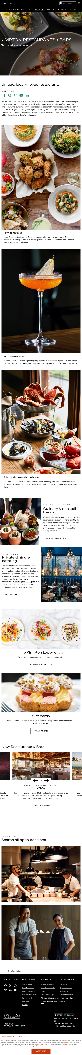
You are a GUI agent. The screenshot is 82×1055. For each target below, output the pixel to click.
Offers (73, 9)
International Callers (66, 998)
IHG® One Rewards (28, 991)
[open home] (3, 971)
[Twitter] (10, 986)
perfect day (21, 579)
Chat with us (26, 1001)
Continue (41, 1051)
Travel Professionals (66, 994)
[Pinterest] (5, 990)
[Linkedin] (10, 990)
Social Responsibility (48, 988)
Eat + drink (39, 9)
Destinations (12, 9)
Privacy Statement (65, 1044)
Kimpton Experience (47, 984)
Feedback (63, 1001)
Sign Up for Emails (66, 988)
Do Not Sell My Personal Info (49, 1002)
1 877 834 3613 (18, 1026)
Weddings (62, 9)
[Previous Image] (35, 780)
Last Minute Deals (28, 988)
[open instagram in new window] (8, 95)
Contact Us (63, 984)
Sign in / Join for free (69, 3)
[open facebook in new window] (4, 95)
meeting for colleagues (24, 582)
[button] (79, 3)
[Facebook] (5, 986)
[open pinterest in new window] (14, 95)
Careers (43, 991)
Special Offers (27, 984)
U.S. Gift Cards (27, 998)
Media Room (64, 991)
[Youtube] (15, 990)
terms (65, 1042)
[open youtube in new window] (20, 95)
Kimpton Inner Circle (29, 994)
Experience (26, 9)
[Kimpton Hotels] (7, 3)
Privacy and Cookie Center (50, 998)
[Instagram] (15, 986)
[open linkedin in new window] (26, 95)
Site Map (25, 1005)
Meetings (51, 9)
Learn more (59, 1023)
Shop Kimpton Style (47, 994)
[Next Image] (46, 780)
